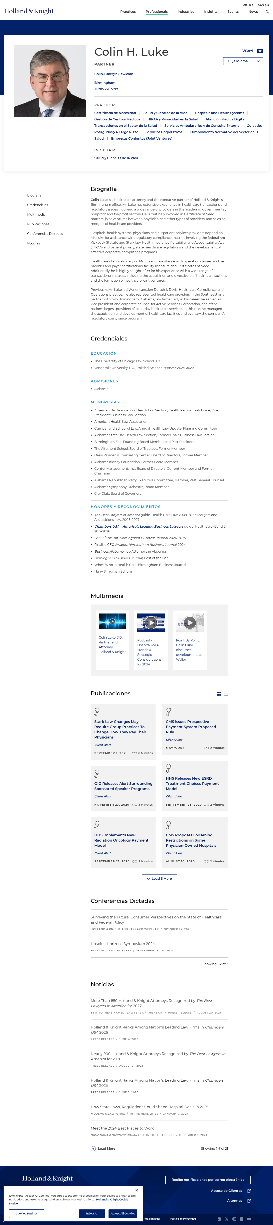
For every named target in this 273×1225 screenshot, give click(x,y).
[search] (267, 12)
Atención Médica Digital (225, 119)
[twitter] (226, 1219)
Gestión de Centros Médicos (117, 119)
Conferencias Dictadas (45, 234)
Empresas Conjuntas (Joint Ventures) (141, 138)
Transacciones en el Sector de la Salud (125, 126)
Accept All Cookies (123, 1213)
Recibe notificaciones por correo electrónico (208, 1180)
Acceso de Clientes (226, 1191)
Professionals (157, 12)
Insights (210, 12)
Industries (186, 12)
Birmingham (105, 83)
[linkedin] (219, 1219)
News (253, 12)
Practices (128, 12)
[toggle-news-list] (226, 694)
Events (233, 12)
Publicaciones (38, 224)
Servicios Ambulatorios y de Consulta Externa (201, 126)
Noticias (33, 243)
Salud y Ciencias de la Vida (165, 113)
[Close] (136, 1190)
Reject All (92, 1213)
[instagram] (234, 1219)
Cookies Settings (27, 1213)
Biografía (34, 195)
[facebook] (241, 1219)
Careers (263, 4)
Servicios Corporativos (164, 132)
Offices (248, 4)
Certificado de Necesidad (115, 113)
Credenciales (37, 205)
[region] (73, 1204)
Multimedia (36, 214)
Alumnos (234, 1201)
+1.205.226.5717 (106, 89)
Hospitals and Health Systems (219, 113)
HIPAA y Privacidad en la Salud (172, 119)
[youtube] (249, 1219)
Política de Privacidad (183, 1218)
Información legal (149, 1218)
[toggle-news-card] (219, 694)
